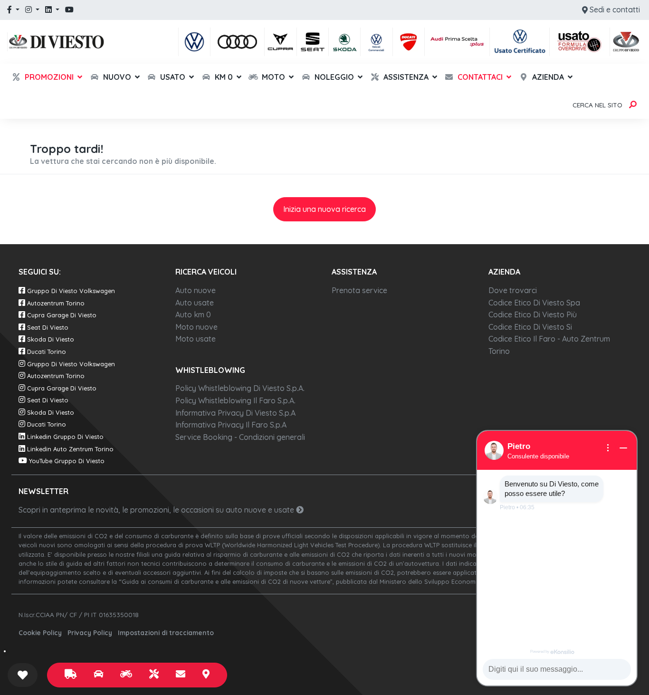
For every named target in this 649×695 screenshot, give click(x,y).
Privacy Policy (89, 632)
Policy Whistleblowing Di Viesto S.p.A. (240, 388)
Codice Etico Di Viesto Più (532, 314)
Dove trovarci (512, 290)
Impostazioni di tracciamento (166, 632)
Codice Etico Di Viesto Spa (534, 302)
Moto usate (195, 338)
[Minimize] (623, 448)
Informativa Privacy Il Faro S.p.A (230, 424)
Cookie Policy (40, 632)
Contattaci (479, 77)
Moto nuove (196, 327)
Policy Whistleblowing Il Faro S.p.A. (235, 400)
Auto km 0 (193, 314)
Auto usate (194, 302)
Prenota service (359, 290)
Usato (171, 77)
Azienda (547, 77)
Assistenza (405, 77)
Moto (272, 77)
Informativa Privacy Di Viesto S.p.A (235, 413)
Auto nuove (195, 290)
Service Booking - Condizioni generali (240, 437)
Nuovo (116, 77)
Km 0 (223, 77)
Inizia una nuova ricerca (324, 209)
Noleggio (333, 77)
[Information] (608, 448)
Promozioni (48, 77)
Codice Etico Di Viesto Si (530, 327)
